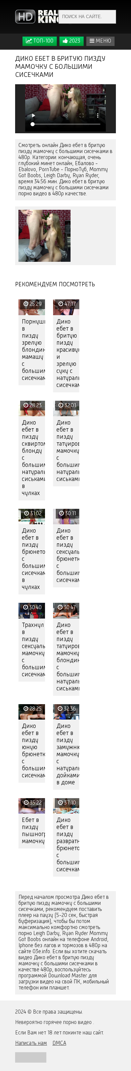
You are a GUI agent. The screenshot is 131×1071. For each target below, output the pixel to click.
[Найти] (109, 16)
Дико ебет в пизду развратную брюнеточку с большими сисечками (68, 845)
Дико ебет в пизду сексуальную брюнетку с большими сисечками (68, 555)
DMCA (59, 1043)
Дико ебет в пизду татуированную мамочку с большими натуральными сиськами (68, 451)
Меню (102, 41)
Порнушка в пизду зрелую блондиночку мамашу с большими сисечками (33, 350)
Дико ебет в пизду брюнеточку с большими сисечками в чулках (33, 559)
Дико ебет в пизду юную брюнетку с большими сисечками (33, 751)
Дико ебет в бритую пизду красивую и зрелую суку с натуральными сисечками (68, 353)
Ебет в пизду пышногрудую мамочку (33, 830)
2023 (74, 41)
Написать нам (31, 1043)
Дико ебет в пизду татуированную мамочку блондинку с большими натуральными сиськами (68, 657)
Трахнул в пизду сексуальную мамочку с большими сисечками (33, 650)
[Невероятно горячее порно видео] (43, 17)
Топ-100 (42, 41)
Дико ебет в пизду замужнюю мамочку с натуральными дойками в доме (68, 754)
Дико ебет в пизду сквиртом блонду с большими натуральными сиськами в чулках (33, 458)
